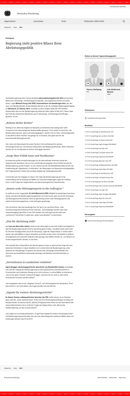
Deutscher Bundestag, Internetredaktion (100, 221)
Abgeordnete (10, 21)
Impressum (122, 377)
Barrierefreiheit (102, 377)
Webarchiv (7, 27)
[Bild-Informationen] (101, 84)
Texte (63, 21)
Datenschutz (113, 377)
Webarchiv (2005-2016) (94, 21)
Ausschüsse (38, 21)
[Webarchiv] (21, 13)
